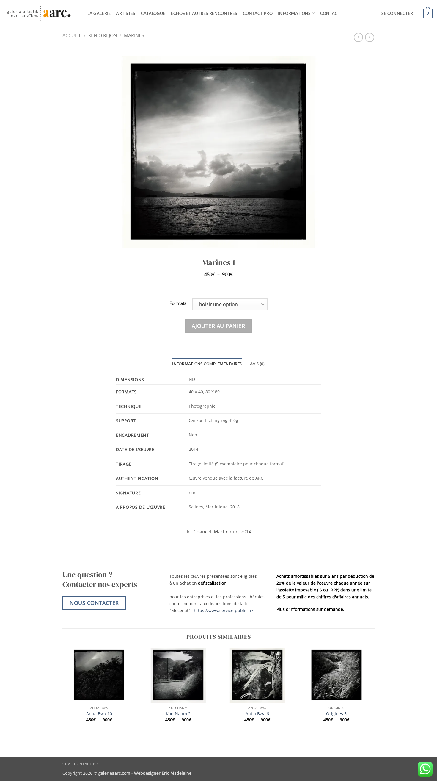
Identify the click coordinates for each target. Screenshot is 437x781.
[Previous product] (369, 37)
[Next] (372, 690)
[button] (397, 13)
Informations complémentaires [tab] (207, 363)
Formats (177, 303)
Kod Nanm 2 (178, 713)
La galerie (99, 13)
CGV (66, 763)
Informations (294, 13)
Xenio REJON (102, 35)
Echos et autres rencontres (204, 13)
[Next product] (358, 37)
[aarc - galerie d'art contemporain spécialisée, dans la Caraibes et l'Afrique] (38, 13)
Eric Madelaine (176, 773)
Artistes (125, 13)
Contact (330, 13)
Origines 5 (336, 713)
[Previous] (62, 690)
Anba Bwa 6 (257, 713)
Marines (134, 35)
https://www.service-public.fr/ (223, 610)
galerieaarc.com (114, 773)
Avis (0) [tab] (257, 363)
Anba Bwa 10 (99, 713)
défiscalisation (212, 583)
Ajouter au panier (218, 325)
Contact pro (258, 13)
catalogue (153, 13)
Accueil (71, 35)
